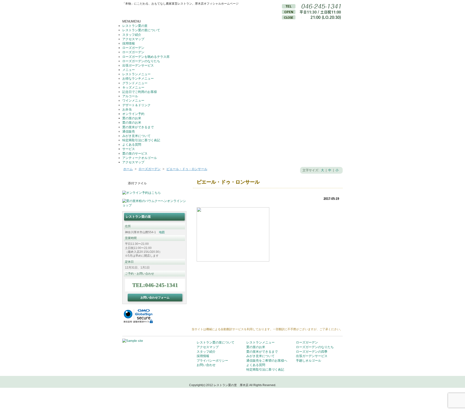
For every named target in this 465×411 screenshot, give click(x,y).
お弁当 (127, 109)
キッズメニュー (133, 87)
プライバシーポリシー (212, 360)
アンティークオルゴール (139, 158)
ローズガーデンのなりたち (141, 61)
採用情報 (128, 43)
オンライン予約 (133, 114)
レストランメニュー (136, 74)
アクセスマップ (133, 39)
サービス (128, 149)
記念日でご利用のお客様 (139, 92)
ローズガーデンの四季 (311, 351)
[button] (131, 21)
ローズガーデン (133, 48)
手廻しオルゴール (308, 360)
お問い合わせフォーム (155, 297)
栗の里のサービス (134, 153)
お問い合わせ (206, 365)
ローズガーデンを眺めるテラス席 (146, 57)
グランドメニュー (134, 83)
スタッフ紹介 (131, 35)
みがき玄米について (136, 136)
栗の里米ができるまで (138, 127)
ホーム (128, 169)
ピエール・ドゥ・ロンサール (186, 169)
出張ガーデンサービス (138, 65)
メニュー (128, 70)
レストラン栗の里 (134, 26)
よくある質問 (131, 144)
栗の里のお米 (131, 118)
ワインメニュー (133, 100)
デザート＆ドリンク (136, 105)
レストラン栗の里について (141, 30)
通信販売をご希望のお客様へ (266, 360)
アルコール (130, 96)
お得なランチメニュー (138, 78)
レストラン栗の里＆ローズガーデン (168, 12)
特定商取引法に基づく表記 (141, 140)
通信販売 (128, 131)
